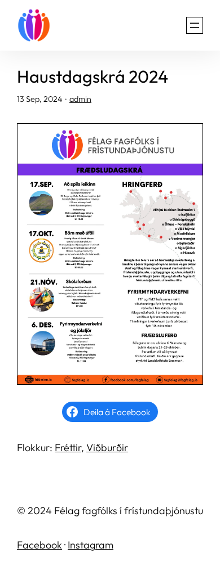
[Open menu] (194, 25)
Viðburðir (107, 447)
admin (80, 99)
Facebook (39, 544)
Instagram (90, 544)
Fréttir (68, 447)
